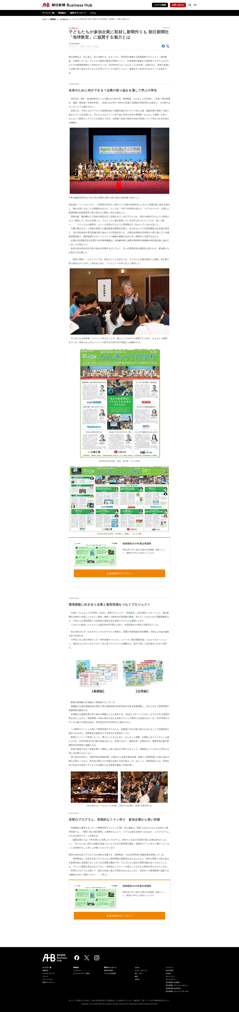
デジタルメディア (48, 973)
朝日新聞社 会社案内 (173, 982)
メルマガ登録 (160, 5)
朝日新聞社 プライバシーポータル (177, 991)
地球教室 (130, 613)
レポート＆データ (141, 970)
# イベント (73, 46)
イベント (45, 976)
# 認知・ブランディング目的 (89, 46)
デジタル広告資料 (110, 973)
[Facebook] (76, 957)
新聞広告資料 (108, 970)
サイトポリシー (171, 979)
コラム (93, 13)
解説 (136, 976)
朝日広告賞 (169, 970)
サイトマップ (170, 976)
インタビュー (64, 19)
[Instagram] (96, 957)
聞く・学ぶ (138, 973)
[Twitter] (86, 957)
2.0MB (137, 461)
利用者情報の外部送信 (173, 988)
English (168, 973)
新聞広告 (45, 970)
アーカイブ (169, 967)
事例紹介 (62, 13)
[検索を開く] (190, 5)
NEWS (137, 979)
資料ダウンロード (78, 13)
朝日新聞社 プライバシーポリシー (177, 985)
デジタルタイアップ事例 (81, 973)
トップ (44, 19)
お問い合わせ (178, 5)
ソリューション (47, 979)
